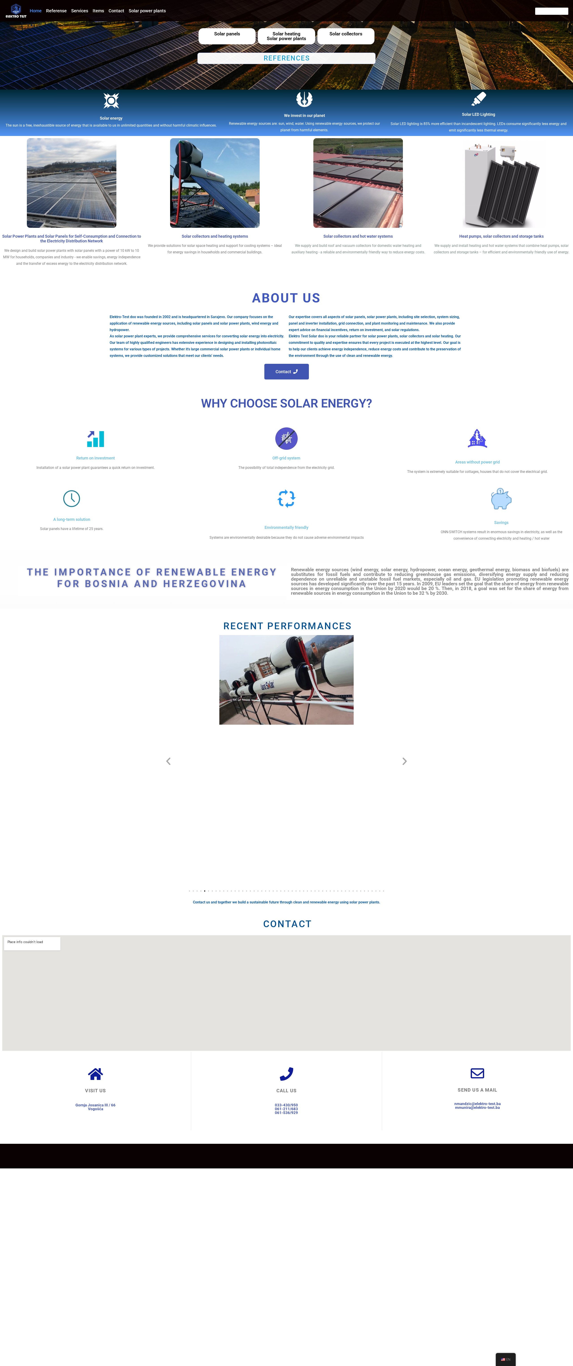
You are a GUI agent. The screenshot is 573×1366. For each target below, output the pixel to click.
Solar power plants (147, 10)
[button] (168, 761)
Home (36, 10)
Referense (56, 10)
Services (79, 10)
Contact (116, 10)
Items (98, 10)
